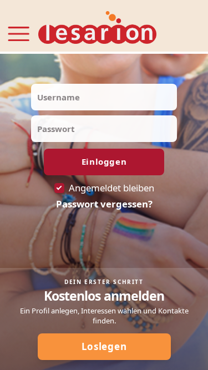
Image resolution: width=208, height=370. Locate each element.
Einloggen (104, 161)
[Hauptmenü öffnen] (19, 27)
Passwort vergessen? (104, 204)
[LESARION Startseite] (97, 28)
